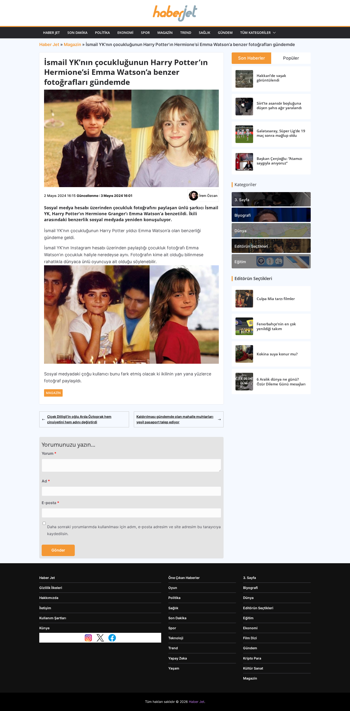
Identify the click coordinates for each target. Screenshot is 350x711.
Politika (102, 32)
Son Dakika (77, 32)
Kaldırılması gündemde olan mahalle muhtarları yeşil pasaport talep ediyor (174, 419)
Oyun (172, 588)
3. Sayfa (242, 199)
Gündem (225, 32)
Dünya (240, 230)
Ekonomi (125, 32)
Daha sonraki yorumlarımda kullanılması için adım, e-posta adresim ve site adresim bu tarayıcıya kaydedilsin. (134, 530)
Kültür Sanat (253, 668)
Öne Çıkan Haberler (184, 578)
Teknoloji (175, 638)
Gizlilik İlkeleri (50, 588)
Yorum (49, 453)
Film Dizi (250, 638)
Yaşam (173, 668)
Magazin (165, 32)
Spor (145, 32)
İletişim (45, 608)
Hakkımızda (48, 598)
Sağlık (204, 32)
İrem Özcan (208, 196)
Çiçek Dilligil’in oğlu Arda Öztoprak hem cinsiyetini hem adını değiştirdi (79, 419)
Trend (185, 32)
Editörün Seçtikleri (251, 246)
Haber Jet (51, 32)
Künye (44, 628)
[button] (273, 32)
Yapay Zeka (177, 658)
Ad (46, 481)
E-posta (50, 502)
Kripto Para (252, 658)
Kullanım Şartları (52, 618)
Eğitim (240, 261)
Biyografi (243, 215)
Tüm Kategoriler (255, 32)
